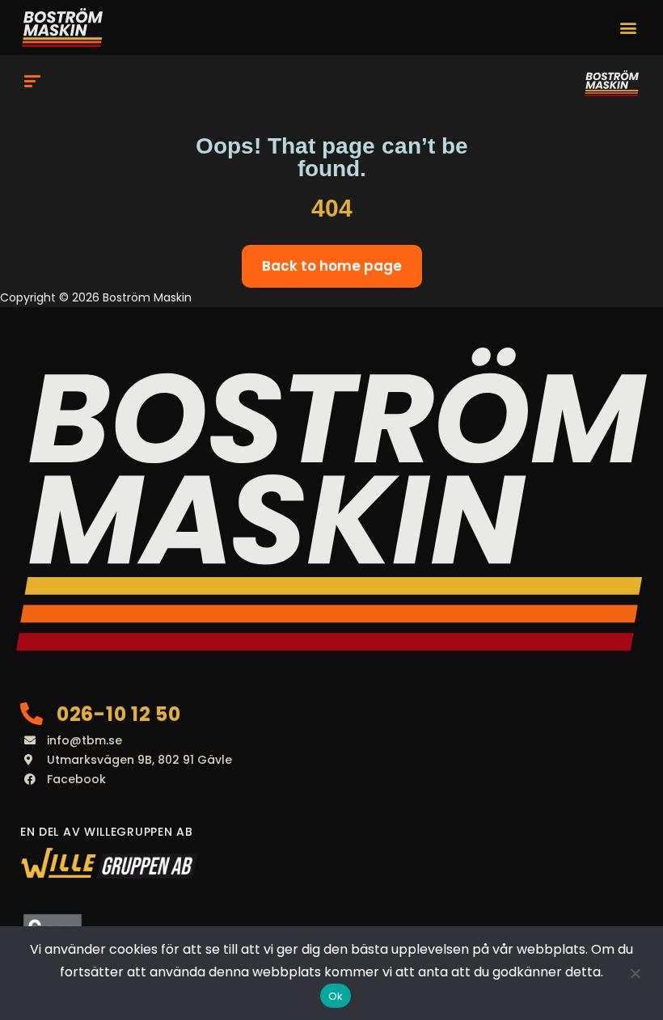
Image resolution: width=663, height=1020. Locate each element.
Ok (336, 996)
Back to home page (332, 266)
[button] (628, 28)
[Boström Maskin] (612, 83)
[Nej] (635, 973)
